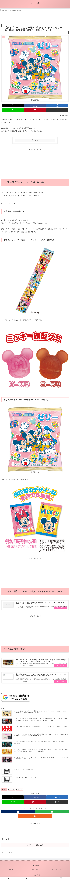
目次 (33, 140)
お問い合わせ (12, 869)
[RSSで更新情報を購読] (35, 816)
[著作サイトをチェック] (18, 811)
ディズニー (19, 789)
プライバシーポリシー (58, 869)
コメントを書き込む (35, 845)
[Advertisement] (35, 15)
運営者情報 (35, 869)
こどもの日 (12, 789)
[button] (57, 110)
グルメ (4, 789)
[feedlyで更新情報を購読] (52, 811)
